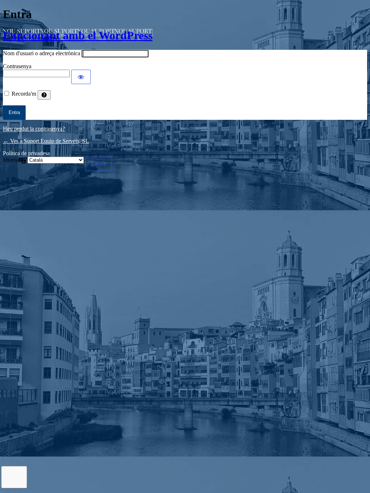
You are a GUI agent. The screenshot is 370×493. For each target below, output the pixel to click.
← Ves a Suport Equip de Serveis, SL (46, 141)
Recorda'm (24, 94)
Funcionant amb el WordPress (77, 35)
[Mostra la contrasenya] (81, 77)
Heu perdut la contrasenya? (34, 129)
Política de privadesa (26, 153)
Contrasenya (17, 66)
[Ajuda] (44, 95)
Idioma (11, 160)
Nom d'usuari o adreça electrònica (41, 53)
